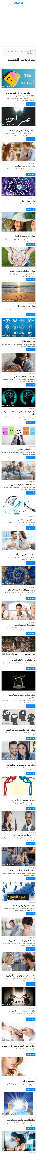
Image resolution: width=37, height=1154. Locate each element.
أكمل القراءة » (30, 104)
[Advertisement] (18, 26)
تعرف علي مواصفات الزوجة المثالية (21, 765)
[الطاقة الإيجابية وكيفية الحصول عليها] (18, 1103)
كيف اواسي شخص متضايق (24, 376)
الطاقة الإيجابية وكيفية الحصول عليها (21, 1120)
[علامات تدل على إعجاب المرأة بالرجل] (18, 961)
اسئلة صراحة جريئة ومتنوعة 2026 (22, 131)
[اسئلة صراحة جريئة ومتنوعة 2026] (18, 116)
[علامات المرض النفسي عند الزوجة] (18, 926)
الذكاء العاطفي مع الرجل (25, 449)
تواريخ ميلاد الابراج (28, 201)
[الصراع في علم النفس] (18, 505)
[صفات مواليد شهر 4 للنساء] (18, 222)
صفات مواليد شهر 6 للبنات (25, 306)
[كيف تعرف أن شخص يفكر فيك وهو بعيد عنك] (18, 397)
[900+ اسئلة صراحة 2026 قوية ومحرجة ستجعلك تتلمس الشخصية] (18, 78)
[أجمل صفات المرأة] (18, 1066)
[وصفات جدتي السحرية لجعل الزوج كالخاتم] (18, 1031)
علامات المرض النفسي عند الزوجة (21, 940)
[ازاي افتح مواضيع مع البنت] (18, 151)
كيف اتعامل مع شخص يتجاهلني (23, 835)
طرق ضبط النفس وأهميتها (25, 625)
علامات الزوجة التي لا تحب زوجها (22, 870)
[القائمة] (2, 2)
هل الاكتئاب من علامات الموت (23, 660)
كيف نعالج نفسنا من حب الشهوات (22, 1011)
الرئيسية (28, 51)
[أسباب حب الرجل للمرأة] (18, 540)
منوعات (21, 51)
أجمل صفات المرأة (27, 1081)
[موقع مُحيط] (18, 3)
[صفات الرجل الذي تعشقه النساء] (18, 257)
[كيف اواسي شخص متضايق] (18, 362)
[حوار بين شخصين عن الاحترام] (18, 785)
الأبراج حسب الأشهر (27, 341)
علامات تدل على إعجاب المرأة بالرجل (20, 976)
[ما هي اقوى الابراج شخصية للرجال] (18, 575)
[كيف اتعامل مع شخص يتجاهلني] (18, 821)
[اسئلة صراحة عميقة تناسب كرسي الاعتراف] (18, 681)
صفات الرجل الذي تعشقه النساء (22, 271)
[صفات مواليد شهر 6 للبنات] (18, 292)
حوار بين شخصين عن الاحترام (23, 800)
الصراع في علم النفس (26, 520)
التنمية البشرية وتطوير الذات (24, 905)
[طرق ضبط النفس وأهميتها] (18, 610)
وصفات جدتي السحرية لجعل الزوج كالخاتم (18, 1046)
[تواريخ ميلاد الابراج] (18, 186)
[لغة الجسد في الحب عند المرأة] (18, 1141)
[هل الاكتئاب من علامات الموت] (18, 645)
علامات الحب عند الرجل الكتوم (23, 484)
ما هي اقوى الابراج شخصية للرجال (21, 590)
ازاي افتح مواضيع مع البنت (25, 166)
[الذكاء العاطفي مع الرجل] (18, 435)
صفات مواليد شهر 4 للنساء (25, 236)
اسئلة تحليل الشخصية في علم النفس (20, 730)
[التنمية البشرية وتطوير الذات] (18, 891)
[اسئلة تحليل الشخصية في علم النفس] (18, 717)
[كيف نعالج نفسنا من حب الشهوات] (18, 996)
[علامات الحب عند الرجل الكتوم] (18, 470)
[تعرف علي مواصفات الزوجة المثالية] (18, 750)
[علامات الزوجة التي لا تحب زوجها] (18, 856)
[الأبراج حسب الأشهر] (18, 327)
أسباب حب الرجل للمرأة (25, 555)
